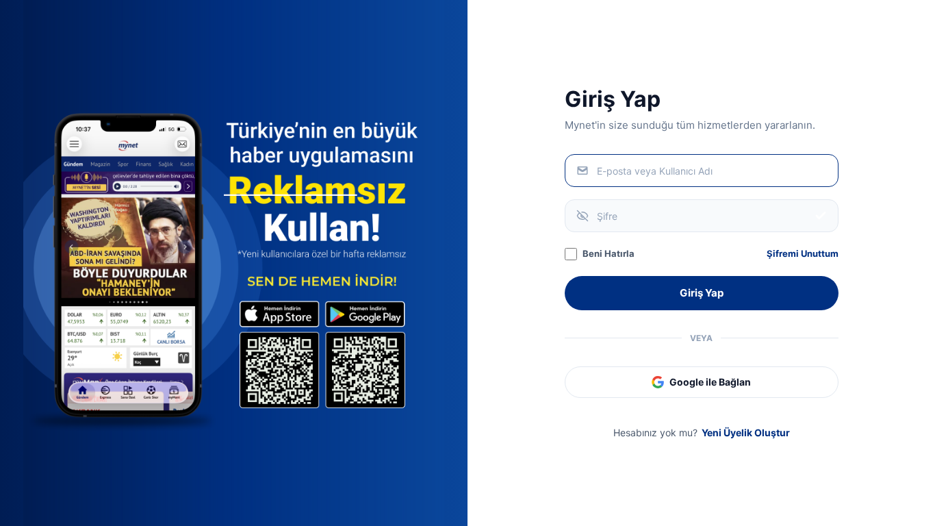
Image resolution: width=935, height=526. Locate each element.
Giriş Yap (701, 292)
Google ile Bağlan (710, 382)
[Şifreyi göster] (821, 216)
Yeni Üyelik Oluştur (746, 432)
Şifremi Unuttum (802, 253)
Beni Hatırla (608, 253)
